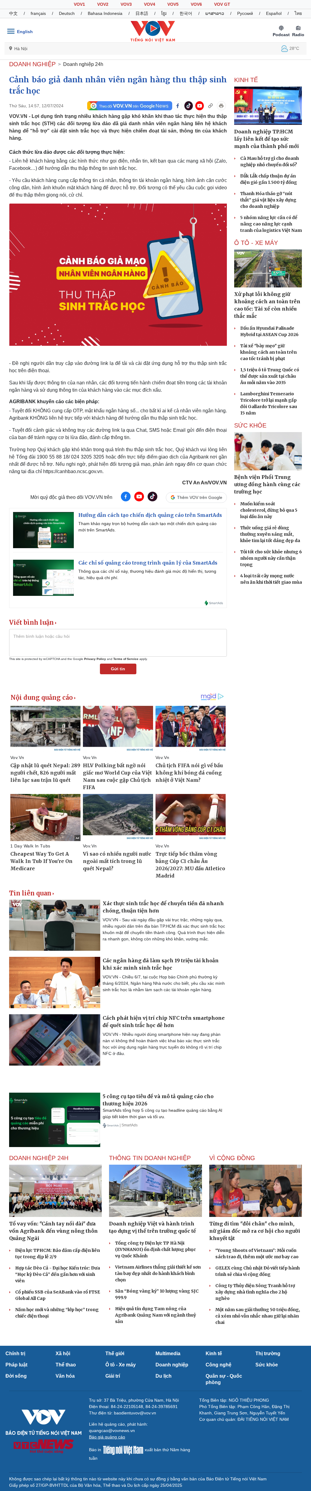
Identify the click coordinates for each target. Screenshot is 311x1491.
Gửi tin (118, 668)
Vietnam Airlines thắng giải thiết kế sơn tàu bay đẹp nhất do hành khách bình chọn (158, 1273)
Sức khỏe (266, 1364)
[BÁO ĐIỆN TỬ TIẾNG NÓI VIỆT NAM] (153, 31)
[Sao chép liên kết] (210, 105)
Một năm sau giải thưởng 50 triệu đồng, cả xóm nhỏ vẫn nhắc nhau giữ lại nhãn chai (257, 1316)
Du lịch (164, 1376)
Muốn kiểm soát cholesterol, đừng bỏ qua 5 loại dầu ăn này (268, 510)
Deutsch (67, 13)
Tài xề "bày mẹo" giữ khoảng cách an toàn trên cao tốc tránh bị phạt (268, 352)
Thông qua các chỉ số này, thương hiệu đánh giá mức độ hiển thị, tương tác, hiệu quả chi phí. (147, 574)
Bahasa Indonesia (105, 13)
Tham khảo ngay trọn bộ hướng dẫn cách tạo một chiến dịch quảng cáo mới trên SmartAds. (147, 526)
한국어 (185, 13)
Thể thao (66, 1364)
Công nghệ (218, 1364)
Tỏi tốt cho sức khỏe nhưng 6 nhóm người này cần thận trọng (271, 558)
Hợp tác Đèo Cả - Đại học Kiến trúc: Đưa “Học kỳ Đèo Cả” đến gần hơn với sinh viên (57, 1274)
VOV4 (149, 4)
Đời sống (16, 1376)
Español (274, 13)
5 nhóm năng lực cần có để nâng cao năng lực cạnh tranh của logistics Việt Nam (271, 224)
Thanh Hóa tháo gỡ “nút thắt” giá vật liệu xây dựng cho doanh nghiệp (268, 200)
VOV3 (126, 4)
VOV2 (102, 4)
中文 (13, 13)
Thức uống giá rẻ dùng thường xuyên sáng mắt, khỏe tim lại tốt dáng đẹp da (270, 534)
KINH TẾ (246, 80)
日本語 (141, 13)
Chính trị (15, 1353)
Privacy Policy (95, 659)
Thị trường (267, 1353)
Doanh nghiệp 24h (83, 64)
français (38, 13)
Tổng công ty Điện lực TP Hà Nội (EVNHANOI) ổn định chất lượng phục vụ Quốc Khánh (155, 1249)
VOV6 (196, 4)
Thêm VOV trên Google (199, 497)
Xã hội (63, 1353)
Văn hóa (65, 1376)
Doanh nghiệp (32, 64)
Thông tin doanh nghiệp (150, 1158)
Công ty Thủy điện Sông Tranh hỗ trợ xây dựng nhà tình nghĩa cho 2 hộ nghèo (255, 1292)
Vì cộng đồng (232, 1158)
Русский (245, 13)
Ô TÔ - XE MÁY (256, 242)
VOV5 (173, 4)
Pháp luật (16, 1364)
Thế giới (114, 1353)
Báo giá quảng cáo (107, 1436)
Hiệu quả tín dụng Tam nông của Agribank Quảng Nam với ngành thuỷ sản (155, 1315)
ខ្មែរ (163, 13)
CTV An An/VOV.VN (204, 482)
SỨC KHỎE (250, 425)
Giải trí (112, 1376)
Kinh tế (214, 1353)
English (25, 31)
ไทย (298, 13)
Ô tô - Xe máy (120, 1364)
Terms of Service (125, 659)
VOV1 (79, 4)
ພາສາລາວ (214, 13)
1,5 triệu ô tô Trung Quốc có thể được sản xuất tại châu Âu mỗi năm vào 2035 (269, 376)
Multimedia (168, 1353)
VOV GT (222, 4)
